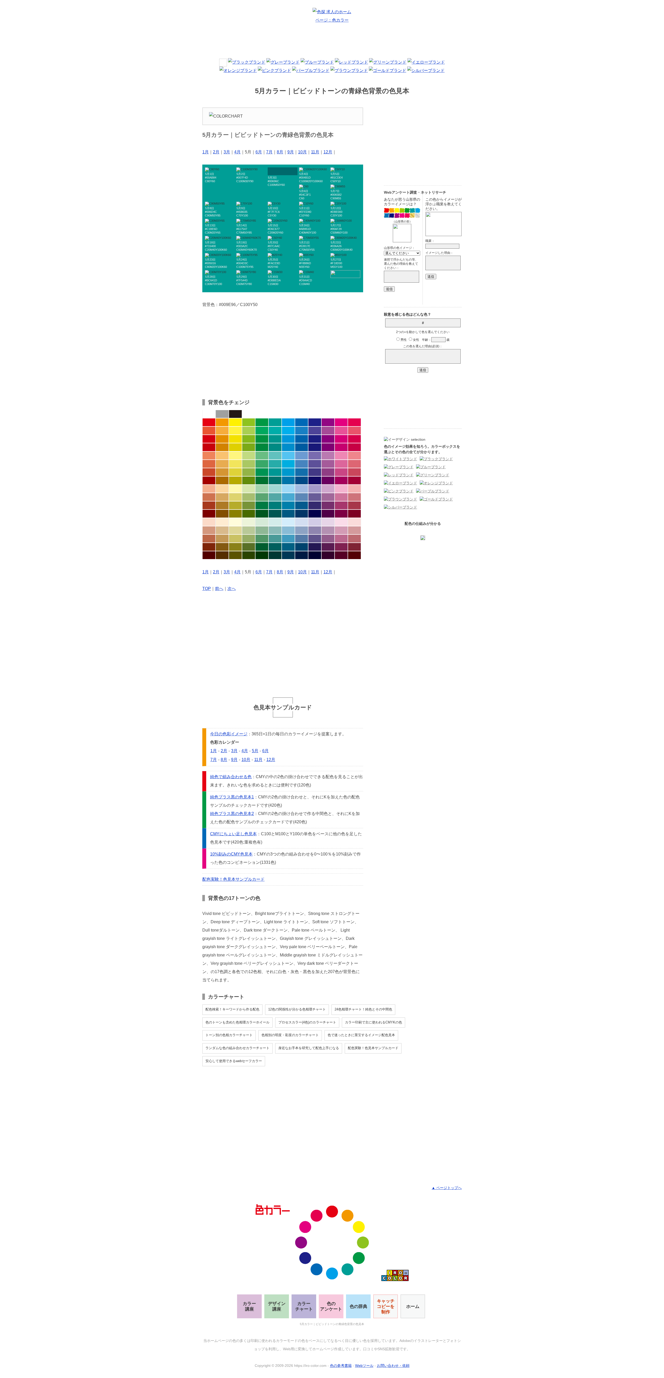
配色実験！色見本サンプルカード (233, 879)
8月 (280, 152)
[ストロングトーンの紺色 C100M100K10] (314, 439)
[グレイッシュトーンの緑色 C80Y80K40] (261, 505)
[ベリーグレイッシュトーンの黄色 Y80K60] (235, 547)
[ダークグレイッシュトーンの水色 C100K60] (288, 514)
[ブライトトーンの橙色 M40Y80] (222, 431)
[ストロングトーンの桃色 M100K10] (341, 439)
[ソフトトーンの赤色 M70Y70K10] (209, 464)
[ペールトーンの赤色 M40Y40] (209, 489)
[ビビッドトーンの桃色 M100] (341, 422)
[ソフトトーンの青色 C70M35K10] (301, 464)
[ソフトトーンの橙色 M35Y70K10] (222, 464)
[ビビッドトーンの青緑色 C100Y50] (275, 422)
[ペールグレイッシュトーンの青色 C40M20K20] (301, 530)
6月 (258, 152)
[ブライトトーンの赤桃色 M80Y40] (354, 431)
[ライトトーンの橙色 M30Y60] (222, 455)
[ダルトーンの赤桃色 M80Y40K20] (354, 472)
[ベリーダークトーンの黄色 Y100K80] (235, 555)
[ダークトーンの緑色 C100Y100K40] (261, 480)
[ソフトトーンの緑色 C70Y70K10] (261, 464)
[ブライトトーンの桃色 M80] (341, 431)
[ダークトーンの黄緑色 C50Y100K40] (248, 480)
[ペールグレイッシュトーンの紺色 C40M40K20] (314, 530)
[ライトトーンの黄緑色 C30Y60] (248, 455)
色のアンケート (331, 1306)
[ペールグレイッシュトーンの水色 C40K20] (288, 530)
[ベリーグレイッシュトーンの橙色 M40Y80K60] (222, 547)
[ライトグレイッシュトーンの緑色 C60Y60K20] (261, 497)
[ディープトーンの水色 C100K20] (288, 447)
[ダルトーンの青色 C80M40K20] (301, 472)
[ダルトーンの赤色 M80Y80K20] (209, 472)
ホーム (412, 1306)
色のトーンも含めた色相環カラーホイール (237, 1022)
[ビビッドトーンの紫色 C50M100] (328, 422)
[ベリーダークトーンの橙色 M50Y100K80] (222, 555)
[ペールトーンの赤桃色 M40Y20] (354, 489)
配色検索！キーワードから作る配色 (232, 1009)
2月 (216, 152)
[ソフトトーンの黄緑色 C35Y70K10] (248, 464)
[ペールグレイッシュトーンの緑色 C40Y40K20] (261, 530)
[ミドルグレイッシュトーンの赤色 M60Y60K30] (209, 538)
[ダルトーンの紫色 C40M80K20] (328, 472)
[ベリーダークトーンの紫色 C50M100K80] (328, 555)
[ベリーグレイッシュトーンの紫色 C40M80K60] (328, 547)
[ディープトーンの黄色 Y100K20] (235, 447)
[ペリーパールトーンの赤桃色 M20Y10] (354, 522)
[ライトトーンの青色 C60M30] (301, 455)
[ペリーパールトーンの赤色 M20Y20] (209, 522)
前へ (219, 588)
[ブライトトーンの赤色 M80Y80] (209, 431)
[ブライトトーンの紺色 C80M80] (314, 431)
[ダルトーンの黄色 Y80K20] (235, 472)
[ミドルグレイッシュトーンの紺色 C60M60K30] (314, 538)
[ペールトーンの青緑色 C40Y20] (275, 489)
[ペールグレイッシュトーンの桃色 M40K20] (341, 530)
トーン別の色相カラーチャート (229, 1035)
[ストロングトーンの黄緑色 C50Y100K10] (248, 439)
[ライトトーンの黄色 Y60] (235, 455)
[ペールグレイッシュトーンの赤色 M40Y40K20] (209, 530)
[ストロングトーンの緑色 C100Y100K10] (261, 439)
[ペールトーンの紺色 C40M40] (314, 489)
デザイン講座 (277, 1306)
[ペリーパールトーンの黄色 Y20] (235, 522)
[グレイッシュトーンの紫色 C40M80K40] (328, 505)
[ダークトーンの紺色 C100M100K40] (314, 480)
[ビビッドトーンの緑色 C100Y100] (261, 422)
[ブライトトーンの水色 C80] (288, 431)
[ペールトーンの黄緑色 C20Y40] (248, 489)
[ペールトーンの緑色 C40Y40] (261, 489)
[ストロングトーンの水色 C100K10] (288, 439)
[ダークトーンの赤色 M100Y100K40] (209, 480)
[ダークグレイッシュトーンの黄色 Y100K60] (235, 514)
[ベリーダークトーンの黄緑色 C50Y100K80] (248, 555)
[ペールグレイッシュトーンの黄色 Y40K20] (235, 530)
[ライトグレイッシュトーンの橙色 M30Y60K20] (222, 497)
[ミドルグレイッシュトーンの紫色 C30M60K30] (328, 538)
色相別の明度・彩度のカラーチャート (290, 1035)
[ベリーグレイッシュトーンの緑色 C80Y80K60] (261, 547)
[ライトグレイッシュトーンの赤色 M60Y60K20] (209, 497)
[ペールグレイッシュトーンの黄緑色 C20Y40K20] (248, 530)
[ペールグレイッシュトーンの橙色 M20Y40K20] (222, 530)
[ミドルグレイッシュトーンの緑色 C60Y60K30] (261, 538)
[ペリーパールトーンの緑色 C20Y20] (261, 522)
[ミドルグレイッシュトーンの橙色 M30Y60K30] (222, 538)
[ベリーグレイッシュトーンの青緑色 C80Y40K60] (275, 547)
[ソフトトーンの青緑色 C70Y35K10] (275, 464)
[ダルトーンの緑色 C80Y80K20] (261, 472)
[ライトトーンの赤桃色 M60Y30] (354, 455)
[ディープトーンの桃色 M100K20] (341, 447)
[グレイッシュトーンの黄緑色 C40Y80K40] (248, 505)
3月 (227, 152)
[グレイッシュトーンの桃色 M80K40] (341, 505)
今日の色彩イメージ (228, 734)
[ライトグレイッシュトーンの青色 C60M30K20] (301, 497)
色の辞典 (358, 1306)
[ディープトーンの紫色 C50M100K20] (328, 447)
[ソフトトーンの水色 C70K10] (288, 464)
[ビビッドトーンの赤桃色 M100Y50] (354, 422)
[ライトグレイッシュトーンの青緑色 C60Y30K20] (275, 497)
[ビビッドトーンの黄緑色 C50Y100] (248, 422)
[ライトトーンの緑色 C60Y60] (261, 455)
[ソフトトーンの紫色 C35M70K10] (328, 464)
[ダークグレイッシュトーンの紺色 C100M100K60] (314, 514)
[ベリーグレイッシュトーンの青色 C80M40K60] (301, 547)
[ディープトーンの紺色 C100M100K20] (314, 447)
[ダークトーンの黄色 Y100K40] (235, 480)
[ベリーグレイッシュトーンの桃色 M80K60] (341, 547)
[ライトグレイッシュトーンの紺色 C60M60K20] (314, 497)
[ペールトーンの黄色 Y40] (235, 489)
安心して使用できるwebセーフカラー (233, 1061)
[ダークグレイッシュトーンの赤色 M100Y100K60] (209, 514)
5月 (255, 751)
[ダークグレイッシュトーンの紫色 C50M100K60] (328, 514)
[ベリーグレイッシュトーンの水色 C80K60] (288, 547)
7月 (269, 152)
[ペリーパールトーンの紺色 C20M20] (314, 522)
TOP (206, 588)
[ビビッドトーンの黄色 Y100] (235, 422)
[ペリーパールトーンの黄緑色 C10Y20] (248, 522)
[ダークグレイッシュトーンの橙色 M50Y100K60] (222, 514)
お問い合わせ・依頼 (393, 1365)
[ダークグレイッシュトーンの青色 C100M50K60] (301, 514)
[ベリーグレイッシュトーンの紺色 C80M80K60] (314, 547)
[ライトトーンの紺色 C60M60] (314, 455)
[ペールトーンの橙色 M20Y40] (222, 489)
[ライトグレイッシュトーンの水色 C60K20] (288, 497)
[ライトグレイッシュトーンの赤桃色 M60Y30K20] (354, 497)
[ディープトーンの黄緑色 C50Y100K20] (248, 447)
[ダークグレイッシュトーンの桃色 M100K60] (341, 514)
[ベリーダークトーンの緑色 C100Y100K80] (261, 555)
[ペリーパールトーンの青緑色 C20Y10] (275, 522)
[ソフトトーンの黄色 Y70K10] (235, 464)
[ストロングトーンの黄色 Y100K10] (235, 439)
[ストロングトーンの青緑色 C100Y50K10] (275, 439)
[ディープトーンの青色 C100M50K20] (301, 447)
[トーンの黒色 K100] (235, 414)
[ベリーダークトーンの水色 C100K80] (288, 555)
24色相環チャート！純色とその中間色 (363, 1009)
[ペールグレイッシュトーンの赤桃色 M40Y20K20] (354, 530)
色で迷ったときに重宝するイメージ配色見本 (361, 1035)
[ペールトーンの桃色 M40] (341, 489)
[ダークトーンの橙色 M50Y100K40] (222, 480)
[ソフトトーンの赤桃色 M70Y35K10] (354, 464)
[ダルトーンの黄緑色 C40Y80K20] (248, 472)
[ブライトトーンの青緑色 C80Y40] (275, 431)
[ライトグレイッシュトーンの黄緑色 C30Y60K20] (248, 497)
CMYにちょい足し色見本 (233, 834)
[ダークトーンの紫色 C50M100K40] (328, 480)
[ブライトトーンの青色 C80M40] (301, 431)
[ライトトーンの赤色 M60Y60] (209, 455)
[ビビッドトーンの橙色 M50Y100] (222, 422)
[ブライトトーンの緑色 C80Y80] (261, 431)
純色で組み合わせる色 (231, 777)
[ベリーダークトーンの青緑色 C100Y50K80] (275, 555)
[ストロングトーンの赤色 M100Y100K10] (209, 439)
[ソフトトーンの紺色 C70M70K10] (314, 464)
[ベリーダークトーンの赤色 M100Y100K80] (209, 555)
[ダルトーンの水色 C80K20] (288, 472)
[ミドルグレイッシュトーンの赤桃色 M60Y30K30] (354, 538)
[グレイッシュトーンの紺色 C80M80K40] (314, 505)
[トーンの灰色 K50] (222, 414)
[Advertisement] (332, 42)
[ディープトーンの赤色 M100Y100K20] (209, 447)
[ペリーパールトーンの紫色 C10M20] (328, 522)
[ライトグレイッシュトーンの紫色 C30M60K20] (328, 497)
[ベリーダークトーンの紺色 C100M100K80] (314, 555)
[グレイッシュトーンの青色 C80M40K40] (301, 505)
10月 (302, 152)
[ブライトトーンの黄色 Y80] (235, 431)
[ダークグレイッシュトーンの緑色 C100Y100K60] (261, 514)
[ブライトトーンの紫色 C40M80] (328, 431)
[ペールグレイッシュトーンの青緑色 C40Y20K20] (275, 530)
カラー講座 (249, 1306)
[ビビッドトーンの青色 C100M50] (301, 422)
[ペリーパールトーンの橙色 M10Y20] (222, 522)
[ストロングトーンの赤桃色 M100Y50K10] (354, 439)
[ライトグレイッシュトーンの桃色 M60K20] (341, 497)
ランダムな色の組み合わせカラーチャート (237, 1048)
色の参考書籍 (341, 1365)
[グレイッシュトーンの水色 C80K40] (288, 505)
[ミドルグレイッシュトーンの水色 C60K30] (288, 538)
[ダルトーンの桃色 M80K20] (341, 472)
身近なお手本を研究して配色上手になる (308, 1048)
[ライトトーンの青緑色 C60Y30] (275, 455)
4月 (237, 152)
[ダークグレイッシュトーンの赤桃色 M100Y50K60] (354, 514)
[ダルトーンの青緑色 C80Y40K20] (275, 472)
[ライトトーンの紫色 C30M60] (328, 455)
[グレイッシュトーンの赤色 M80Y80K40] (209, 505)
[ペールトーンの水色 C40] (288, 489)
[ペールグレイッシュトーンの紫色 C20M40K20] (328, 530)
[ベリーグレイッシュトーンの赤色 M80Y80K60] (209, 547)
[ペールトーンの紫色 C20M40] (328, 489)
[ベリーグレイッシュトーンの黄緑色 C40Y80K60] (248, 547)
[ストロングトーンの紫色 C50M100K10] (328, 439)
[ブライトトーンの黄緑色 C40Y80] (248, 431)
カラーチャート (304, 1306)
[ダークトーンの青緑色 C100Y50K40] (275, 480)
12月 (327, 152)
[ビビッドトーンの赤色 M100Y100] (209, 422)
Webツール (364, 1365)
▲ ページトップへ (447, 1188)
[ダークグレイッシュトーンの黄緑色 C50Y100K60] (248, 514)
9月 (290, 152)
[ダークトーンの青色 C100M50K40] (301, 480)
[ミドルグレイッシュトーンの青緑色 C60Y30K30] (275, 538)
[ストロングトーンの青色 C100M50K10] (301, 439)
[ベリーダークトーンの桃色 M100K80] (341, 555)
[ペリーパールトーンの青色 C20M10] (301, 522)
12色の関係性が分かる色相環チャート (297, 1009)
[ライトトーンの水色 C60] (288, 455)
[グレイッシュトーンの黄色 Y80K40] (235, 505)
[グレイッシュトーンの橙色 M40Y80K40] (222, 505)
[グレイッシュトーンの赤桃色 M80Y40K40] (354, 505)
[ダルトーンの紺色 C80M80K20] (314, 472)
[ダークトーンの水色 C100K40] (288, 480)
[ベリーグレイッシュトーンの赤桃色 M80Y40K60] (354, 547)
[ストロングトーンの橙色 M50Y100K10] (222, 439)
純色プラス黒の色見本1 (232, 797)
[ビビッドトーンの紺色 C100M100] (314, 422)
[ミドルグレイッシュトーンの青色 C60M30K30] (301, 538)
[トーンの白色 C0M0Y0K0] (209, 414)
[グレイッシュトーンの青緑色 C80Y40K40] (275, 505)
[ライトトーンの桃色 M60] (341, 455)
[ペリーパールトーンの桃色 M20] (341, 522)
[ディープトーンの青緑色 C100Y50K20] (275, 447)
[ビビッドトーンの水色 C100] (288, 422)
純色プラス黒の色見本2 (232, 813)
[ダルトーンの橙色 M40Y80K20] (222, 472)
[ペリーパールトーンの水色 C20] (288, 522)
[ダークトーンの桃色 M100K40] (341, 480)
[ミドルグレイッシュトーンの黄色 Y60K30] (235, 538)
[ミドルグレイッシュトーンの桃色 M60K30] (341, 538)
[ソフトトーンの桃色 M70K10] (341, 464)
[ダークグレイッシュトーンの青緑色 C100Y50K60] (275, 514)
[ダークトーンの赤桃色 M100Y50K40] (354, 480)
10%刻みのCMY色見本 (231, 854)
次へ (231, 588)
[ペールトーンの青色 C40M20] (301, 489)
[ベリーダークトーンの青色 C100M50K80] (301, 555)
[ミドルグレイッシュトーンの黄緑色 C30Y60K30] (248, 538)
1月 (205, 152)
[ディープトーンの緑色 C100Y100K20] (261, 447)
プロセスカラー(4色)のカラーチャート (307, 1022)
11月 (315, 152)
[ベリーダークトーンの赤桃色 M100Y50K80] (354, 555)
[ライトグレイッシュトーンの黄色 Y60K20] (235, 497)
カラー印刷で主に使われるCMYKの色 (373, 1022)
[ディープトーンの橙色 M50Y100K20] (222, 447)
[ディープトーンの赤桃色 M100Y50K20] (354, 447)
